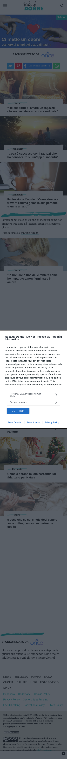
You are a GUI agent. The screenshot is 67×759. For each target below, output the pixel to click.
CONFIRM (18, 411)
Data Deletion (15, 422)
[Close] (61, 337)
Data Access (33, 422)
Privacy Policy (52, 422)
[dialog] (33, 379)
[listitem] (33, 395)
